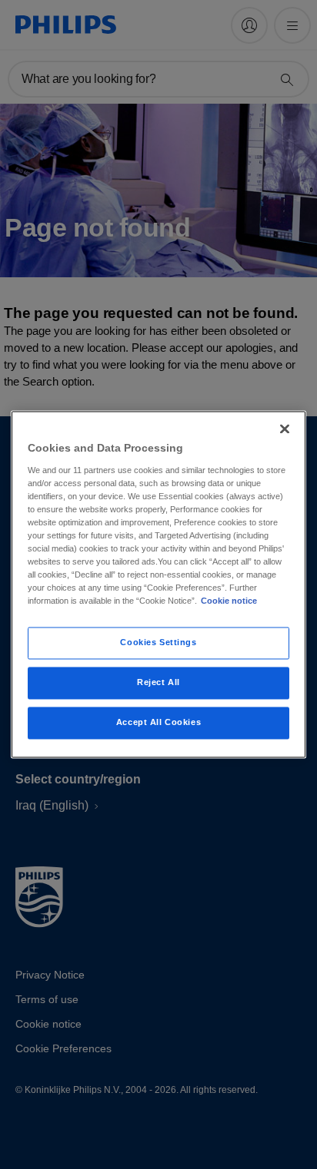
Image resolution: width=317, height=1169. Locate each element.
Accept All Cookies (158, 722)
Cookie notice (229, 601)
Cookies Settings (158, 642)
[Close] (285, 428)
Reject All (158, 682)
